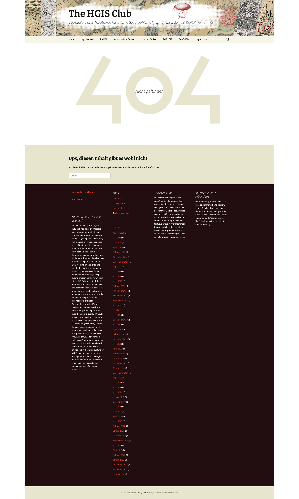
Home (71, 39)
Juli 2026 (117, 237)
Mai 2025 (117, 276)
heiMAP (104, 39)
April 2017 (117, 416)
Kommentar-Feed (121, 208)
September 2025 (120, 261)
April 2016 (117, 450)
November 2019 (120, 339)
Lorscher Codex (148, 39)
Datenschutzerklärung (83, 192)
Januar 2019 (118, 358)
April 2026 (117, 247)
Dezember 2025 (120, 257)
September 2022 (120, 300)
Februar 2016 (119, 455)
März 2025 (117, 281)
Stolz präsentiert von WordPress (162, 492)
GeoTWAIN (184, 39)
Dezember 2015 (120, 464)
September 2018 (120, 372)
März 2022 (117, 305)
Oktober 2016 (119, 435)
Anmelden (117, 198)
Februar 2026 (119, 252)
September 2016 (120, 440)
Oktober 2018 (119, 368)
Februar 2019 (119, 353)
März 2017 (117, 421)
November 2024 (120, 290)
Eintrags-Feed (119, 203)
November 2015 (120, 469)
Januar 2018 (118, 397)
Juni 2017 (117, 411)
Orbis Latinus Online (124, 39)
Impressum (201, 39)
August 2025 (118, 266)
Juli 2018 (117, 382)
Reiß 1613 (167, 39)
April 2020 (117, 329)
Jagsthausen (87, 39)
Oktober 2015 (119, 474)
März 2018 (117, 392)
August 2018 (118, 377)
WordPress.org (122, 212)
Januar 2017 (118, 430)
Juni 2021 (117, 310)
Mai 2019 (117, 343)
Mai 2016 (117, 445)
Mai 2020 (117, 324)
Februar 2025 (119, 286)
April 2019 (117, 348)
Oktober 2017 (119, 401)
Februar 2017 (119, 426)
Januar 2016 (118, 459)
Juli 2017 (117, 406)
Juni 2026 (117, 242)
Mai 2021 (117, 315)
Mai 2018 (117, 387)
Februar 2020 (119, 334)
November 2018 (120, 363)
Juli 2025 (117, 271)
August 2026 (118, 232)
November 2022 (120, 295)
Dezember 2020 (120, 319)
